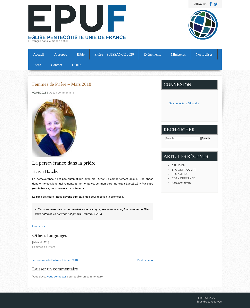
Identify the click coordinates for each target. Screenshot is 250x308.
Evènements (152, 54)
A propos (60, 54)
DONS (76, 65)
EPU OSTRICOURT (184, 169)
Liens (37, 65)
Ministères (178, 54)
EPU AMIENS (180, 174)
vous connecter (56, 276)
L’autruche (145, 260)
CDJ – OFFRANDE (183, 178)
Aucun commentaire (61, 92)
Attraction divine (181, 182)
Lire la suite (39, 226)
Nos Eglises (204, 54)
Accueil (38, 54)
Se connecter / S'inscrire (184, 103)
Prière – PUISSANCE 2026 (114, 54)
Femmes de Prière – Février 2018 (55, 260)
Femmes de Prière (43, 246)
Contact (56, 65)
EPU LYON (178, 165)
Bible (81, 54)
